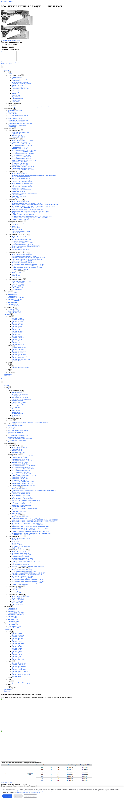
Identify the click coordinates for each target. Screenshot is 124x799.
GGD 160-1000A (17, 229)
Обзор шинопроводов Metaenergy (22, 254)
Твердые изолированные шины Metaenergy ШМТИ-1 (28, 264)
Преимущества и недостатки (17, 125)
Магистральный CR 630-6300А (21, 157)
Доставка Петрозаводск (19, 347)
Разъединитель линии (18, 191)
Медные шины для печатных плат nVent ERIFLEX (27, 209)
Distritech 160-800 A (18, 135)
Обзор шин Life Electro (19, 236)
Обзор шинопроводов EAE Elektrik (22, 140)
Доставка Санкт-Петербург (20, 356)
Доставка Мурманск (18, 357)
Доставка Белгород (17, 321)
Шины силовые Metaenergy (20, 269)
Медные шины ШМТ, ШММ (20, 241)
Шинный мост (12, 113)
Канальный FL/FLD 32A (19, 142)
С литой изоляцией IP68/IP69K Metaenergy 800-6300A (28, 257)
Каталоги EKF (12, 294)
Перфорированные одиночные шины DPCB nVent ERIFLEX (30, 211)
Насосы (14, 93)
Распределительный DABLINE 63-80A (24, 150)
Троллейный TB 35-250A (19, 162)
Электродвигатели (17, 85)
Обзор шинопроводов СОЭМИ (21, 281)
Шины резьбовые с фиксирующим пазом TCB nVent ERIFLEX (31, 218)
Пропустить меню (6, 63)
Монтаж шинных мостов (15, 117)
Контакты (7, 375)
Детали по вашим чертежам (20, 249)
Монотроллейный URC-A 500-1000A (23, 170)
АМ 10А (14, 274)
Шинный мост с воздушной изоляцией (20, 123)
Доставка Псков (17, 361)
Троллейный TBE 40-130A (20, 163)
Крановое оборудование (19, 87)
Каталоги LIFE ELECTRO (16, 297)
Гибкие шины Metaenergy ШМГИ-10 (23, 262)
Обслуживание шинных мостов (18, 120)
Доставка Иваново (17, 324)
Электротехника (17, 77)
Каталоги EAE (12, 293)
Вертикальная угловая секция (21, 178)
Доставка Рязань (17, 336)
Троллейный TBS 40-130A (20, 165)
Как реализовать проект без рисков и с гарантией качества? (30, 107)
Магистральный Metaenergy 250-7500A (24, 256)
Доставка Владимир (18, 319)
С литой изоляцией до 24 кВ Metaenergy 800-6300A (27, 259)
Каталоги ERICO (13, 296)
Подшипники (16, 97)
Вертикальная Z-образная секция (22, 181)
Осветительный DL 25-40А (20, 148)
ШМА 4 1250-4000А (18, 282)
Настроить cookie (30, 796)
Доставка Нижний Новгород (21, 367)
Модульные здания (17, 98)
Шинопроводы (16, 80)
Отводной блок (16, 198)
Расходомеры (16, 100)
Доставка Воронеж (17, 323)
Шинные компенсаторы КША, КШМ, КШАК (26, 246)
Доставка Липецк (17, 331)
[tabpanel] (62, 695)
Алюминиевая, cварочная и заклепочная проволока (28, 251)
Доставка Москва (17, 333)
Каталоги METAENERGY (16, 299)
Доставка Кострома (18, 328)
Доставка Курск (16, 329)
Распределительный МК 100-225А (22, 152)
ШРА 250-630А (16, 277)
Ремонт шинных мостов (15, 118)
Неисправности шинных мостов (18, 115)
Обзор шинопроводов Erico (20, 201)
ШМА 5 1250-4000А (18, 284)
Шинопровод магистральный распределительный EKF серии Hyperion (34, 175)
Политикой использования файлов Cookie (13, 790)
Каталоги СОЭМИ (14, 304)
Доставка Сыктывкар (18, 349)
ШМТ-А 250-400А (17, 289)
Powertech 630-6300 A (18, 137)
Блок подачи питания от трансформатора (24, 193)
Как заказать (8, 374)
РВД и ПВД (15, 90)
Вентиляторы (16, 95)
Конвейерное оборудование (20, 88)
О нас (10, 73)
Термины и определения (15, 110)
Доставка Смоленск (18, 337)
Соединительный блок (19, 196)
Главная (6, 70)
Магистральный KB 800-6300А (21, 158)
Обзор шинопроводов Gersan (21, 223)
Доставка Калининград (19, 354)
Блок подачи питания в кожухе (21, 190)
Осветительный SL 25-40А (20, 147)
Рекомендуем (12, 126)
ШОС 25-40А (16, 276)
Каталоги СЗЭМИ (13, 306)
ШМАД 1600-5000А (18, 286)
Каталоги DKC (12, 302)
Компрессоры (16, 92)
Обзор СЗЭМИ (16, 272)
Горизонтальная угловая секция (21, 180)
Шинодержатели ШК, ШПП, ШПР (22, 243)
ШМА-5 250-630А (17, 287)
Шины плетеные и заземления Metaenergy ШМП (27, 267)
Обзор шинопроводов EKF (20, 173)
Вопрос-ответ (12, 112)
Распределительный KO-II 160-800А (23, 153)
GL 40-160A (15, 226)
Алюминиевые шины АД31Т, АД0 (22, 244)
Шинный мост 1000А (14, 311)
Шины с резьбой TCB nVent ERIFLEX (23, 214)
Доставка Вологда (17, 352)
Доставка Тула (16, 342)
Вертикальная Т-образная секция (22, 186)
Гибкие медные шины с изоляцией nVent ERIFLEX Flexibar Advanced (33, 206)
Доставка (7, 314)
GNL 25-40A (15, 224)
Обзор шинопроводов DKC (20, 132)
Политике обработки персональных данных (28, 792)
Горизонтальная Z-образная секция (22, 183)
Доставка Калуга (17, 326)
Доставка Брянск (17, 318)
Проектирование (13, 309)
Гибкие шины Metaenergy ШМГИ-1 (22, 261)
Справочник (15, 101)
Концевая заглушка (18, 194)
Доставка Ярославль (18, 344)
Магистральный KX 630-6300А (21, 155)
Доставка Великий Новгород (21, 359)
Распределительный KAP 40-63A (22, 145)
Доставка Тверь (16, 341)
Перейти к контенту (7, 1)
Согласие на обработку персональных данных (43, 790)
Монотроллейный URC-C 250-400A (23, 166)
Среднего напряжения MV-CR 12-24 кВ (24, 160)
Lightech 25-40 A (17, 133)
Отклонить (18, 796)
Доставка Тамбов (17, 339)
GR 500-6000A (16, 232)
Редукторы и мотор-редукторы (21, 83)
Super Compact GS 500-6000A (21, 231)
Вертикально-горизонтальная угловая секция (26, 185)
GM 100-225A (16, 228)
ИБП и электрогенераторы (20, 79)
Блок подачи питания (18, 188)
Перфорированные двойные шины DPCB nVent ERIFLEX (30, 213)
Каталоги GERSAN (14, 301)
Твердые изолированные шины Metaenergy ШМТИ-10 (28, 266)
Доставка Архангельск (19, 351)
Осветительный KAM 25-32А (21, 144)
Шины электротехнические (16, 122)
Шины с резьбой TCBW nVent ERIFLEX (24, 219)
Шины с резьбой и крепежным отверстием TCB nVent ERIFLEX (32, 216)
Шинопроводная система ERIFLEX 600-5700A (26, 203)
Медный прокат (17, 247)
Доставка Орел (16, 334)
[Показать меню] (1, 65)
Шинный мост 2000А (14, 312)
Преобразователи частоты (20, 82)
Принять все (7, 796)
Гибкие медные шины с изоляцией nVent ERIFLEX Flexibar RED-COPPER (35, 204)
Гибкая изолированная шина (20, 238)
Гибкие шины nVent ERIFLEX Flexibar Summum (26, 208)
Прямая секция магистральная (21, 176)
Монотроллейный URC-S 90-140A (22, 168)
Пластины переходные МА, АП (21, 239)
